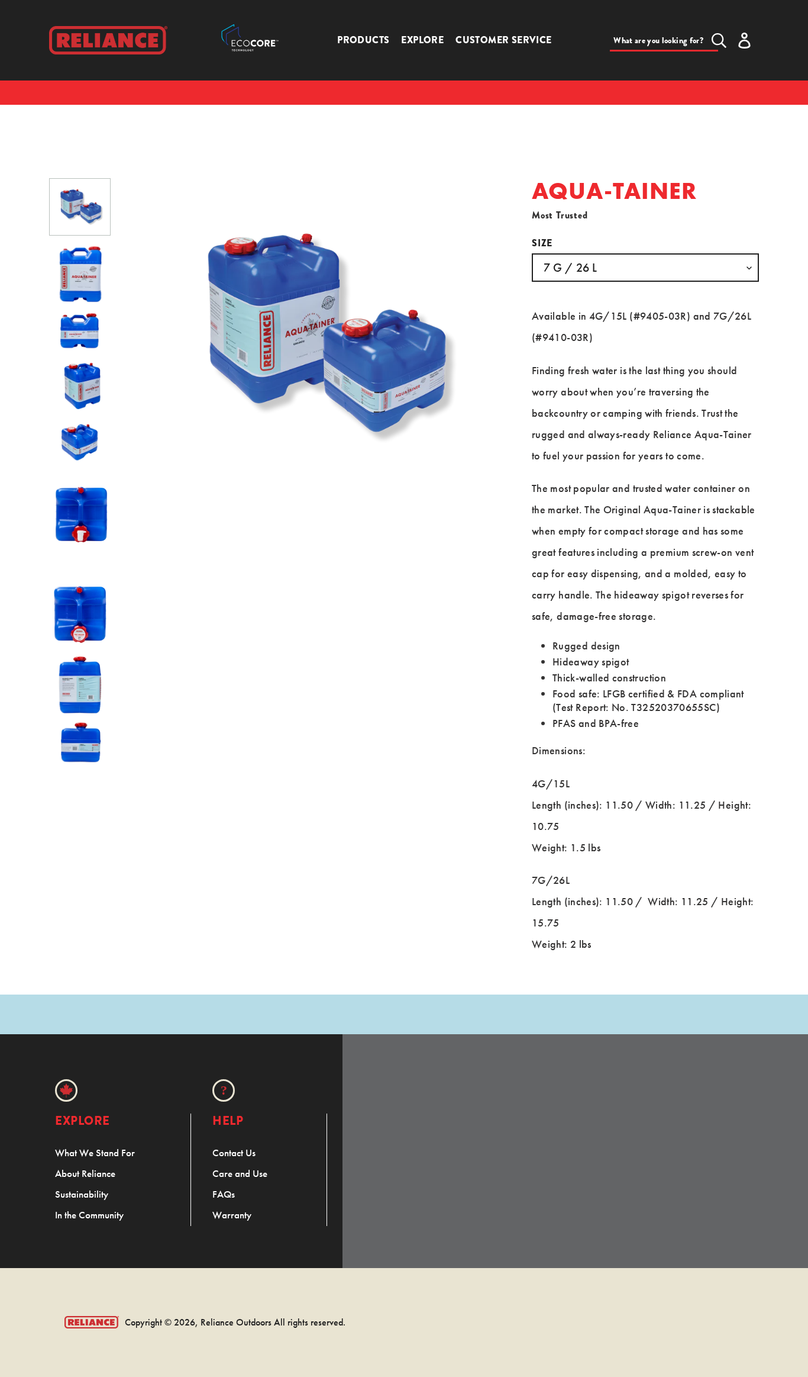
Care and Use (239, 1173)
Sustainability (81, 1194)
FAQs (223, 1194)
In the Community (89, 1214)
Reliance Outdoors (236, 1322)
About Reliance (85, 1173)
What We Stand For (95, 1152)
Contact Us (234, 1152)
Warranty (231, 1214)
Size (542, 243)
